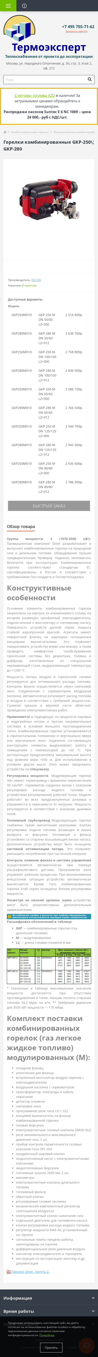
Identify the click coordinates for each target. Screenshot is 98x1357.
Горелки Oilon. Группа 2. (29, 1271)
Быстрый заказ (49, 505)
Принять (51, 1347)
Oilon (36, 280)
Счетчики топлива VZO (35, 95)
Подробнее (46, 1335)
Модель (14, 306)
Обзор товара (21, 526)
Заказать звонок (76, 31)
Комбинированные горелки (30, 132)
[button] (78, 26)
